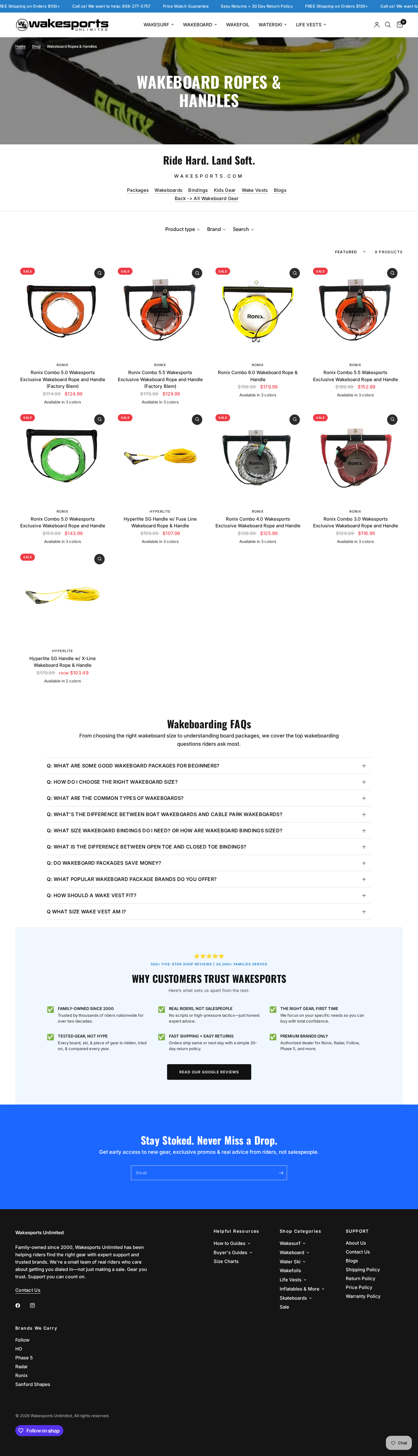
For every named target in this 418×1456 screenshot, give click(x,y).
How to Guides (229, 1243)
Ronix (63, 365)
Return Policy (360, 1278)
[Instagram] (36, 1305)
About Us (356, 1243)
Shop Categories (300, 1231)
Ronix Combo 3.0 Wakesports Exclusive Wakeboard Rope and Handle (355, 522)
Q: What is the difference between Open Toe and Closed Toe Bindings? (146, 847)
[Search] (388, 25)
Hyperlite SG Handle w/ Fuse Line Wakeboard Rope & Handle (160, 522)
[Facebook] (22, 1305)
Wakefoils (290, 1270)
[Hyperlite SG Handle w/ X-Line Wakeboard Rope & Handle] (62, 596)
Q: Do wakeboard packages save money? (104, 863)
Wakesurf (156, 25)
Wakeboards (168, 190)
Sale (284, 1307)
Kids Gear (225, 190)
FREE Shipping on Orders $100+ (303, 6)
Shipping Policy (363, 1269)
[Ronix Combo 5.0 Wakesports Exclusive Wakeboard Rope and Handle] (62, 456)
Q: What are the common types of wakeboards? (115, 798)
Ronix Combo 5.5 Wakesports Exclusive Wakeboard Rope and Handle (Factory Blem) (160, 379)
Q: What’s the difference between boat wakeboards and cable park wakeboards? (164, 814)
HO (18, 1349)
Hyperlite (160, 511)
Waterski (270, 25)
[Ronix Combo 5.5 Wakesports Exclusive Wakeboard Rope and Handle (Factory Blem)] (160, 310)
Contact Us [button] (27, 1290)
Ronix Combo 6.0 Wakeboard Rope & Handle (258, 376)
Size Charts (226, 1261)
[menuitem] (158, 25)
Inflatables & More (299, 1289)
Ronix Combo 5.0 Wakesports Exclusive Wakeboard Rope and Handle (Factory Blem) (62, 379)
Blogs (280, 190)
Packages (138, 190)
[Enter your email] (281, 1172)
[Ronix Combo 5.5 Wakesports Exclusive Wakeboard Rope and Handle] (355, 310)
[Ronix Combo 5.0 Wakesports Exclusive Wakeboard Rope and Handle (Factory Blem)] (62, 310)
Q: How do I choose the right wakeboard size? (112, 782)
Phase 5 (24, 1358)
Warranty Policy (363, 1296)
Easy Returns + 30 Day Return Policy (224, 6)
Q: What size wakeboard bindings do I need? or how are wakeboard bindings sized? (164, 830)
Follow (22, 1340)
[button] (182, 229)
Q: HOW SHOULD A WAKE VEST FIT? (92, 895)
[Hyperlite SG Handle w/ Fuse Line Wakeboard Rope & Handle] (160, 456)
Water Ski (290, 1262)
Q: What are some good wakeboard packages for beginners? (133, 766)
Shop (36, 46)
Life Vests (309, 25)
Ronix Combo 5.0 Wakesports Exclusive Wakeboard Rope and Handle (62, 522)
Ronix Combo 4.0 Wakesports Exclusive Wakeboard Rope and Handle (257, 522)
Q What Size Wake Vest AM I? (86, 911)
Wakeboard (197, 25)
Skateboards (293, 1298)
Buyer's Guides (230, 1252)
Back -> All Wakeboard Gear (207, 198)
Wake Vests (255, 190)
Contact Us (358, 1252)
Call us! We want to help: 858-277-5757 (79, 6)
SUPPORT (357, 1231)
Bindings (198, 190)
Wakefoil (237, 25)
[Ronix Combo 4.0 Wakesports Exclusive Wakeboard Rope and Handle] (258, 456)
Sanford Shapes (32, 1384)
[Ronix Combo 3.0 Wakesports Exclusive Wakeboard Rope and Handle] (355, 456)
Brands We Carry (36, 1328)
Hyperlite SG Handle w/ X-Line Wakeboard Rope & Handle (62, 662)
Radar (21, 1366)
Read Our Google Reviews (209, 1072)
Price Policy (359, 1287)
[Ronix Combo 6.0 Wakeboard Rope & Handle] (258, 310)
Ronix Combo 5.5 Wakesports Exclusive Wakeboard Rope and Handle (355, 376)
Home (20, 46)
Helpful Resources (236, 1231)
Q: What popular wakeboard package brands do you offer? (132, 879)
